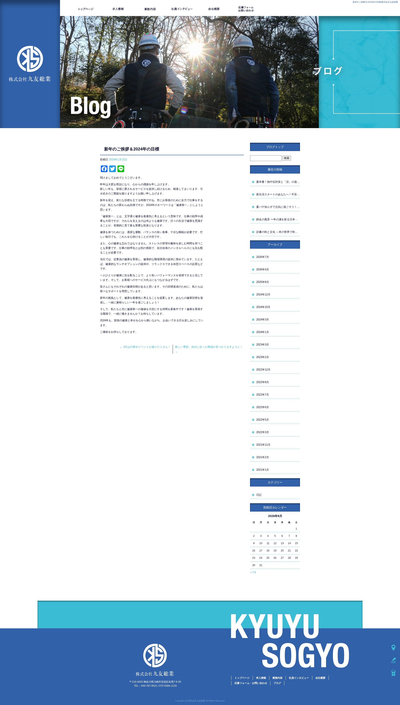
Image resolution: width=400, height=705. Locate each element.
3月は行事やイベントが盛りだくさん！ (145, 346)
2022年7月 (262, 394)
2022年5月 (262, 419)
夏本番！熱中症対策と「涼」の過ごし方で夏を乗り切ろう (278, 181)
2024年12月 (263, 294)
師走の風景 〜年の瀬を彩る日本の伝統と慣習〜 (278, 219)
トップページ (86, 9)
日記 (259, 494)
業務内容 (150, 9)
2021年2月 (262, 457)
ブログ (277, 683)
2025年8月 (262, 282)
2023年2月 (262, 357)
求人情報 (118, 9)
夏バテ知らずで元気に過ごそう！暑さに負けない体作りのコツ (278, 206)
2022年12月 (263, 369)
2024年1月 (262, 332)
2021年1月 (262, 469)
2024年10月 (263, 307)
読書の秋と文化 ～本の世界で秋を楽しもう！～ (278, 231)
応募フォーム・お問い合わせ (246, 9)
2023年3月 (262, 344)
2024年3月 (262, 319)
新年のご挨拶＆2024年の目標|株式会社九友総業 (375, 2)
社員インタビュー (182, 9)
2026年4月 (262, 269)
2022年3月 (262, 432)
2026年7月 (262, 257)
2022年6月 (262, 407)
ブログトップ (275, 147)
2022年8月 (262, 382)
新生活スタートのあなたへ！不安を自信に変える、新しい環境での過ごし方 (278, 194)
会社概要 (214, 9)
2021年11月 (263, 444)
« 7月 (253, 572)
